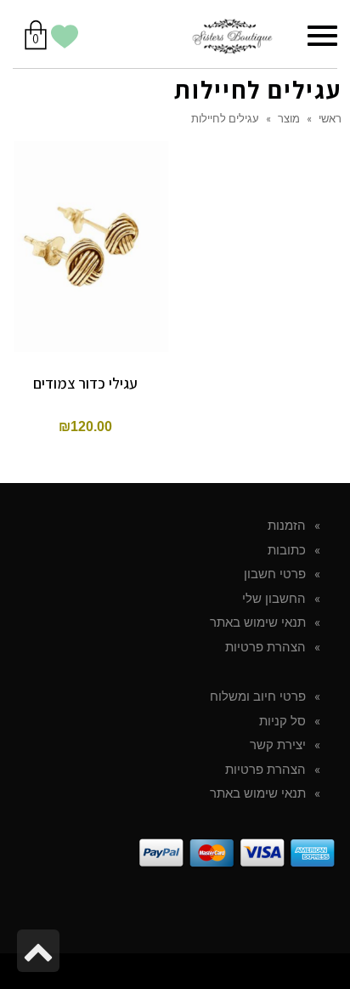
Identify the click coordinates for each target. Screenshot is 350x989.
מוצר (289, 118)
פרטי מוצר (85, 220)
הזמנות (287, 525)
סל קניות (282, 721)
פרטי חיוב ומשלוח (258, 696)
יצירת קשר (278, 745)
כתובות (287, 550)
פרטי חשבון (275, 574)
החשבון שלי (274, 598)
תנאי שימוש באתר (258, 622)
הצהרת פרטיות (265, 647)
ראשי (330, 118)
